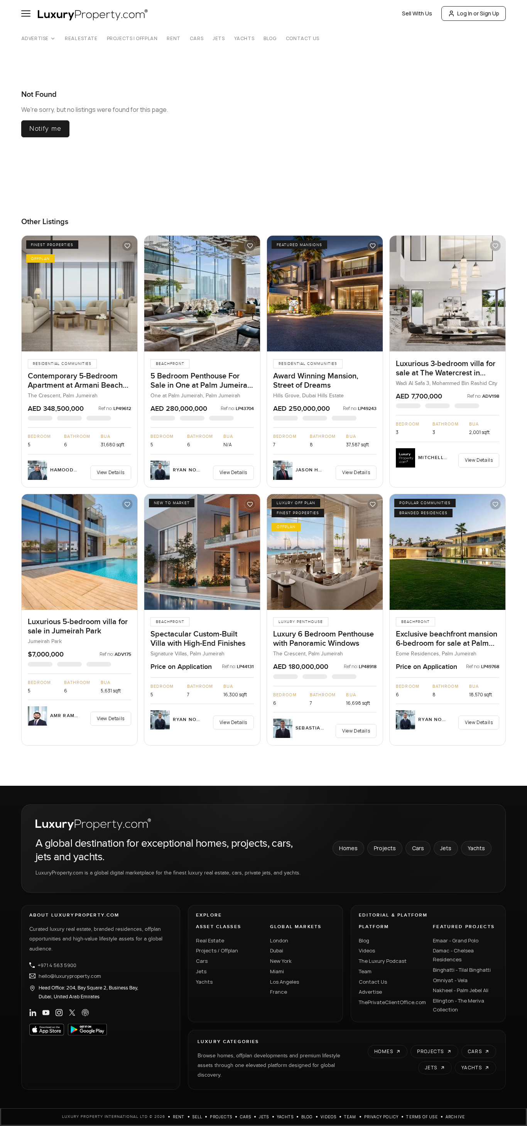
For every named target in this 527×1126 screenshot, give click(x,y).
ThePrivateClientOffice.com (391, 1002)
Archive (455, 1117)
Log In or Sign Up (478, 13)
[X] (72, 1012)
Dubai (276, 950)
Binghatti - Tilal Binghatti (462, 969)
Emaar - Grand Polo (455, 940)
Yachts (244, 38)
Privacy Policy (381, 1117)
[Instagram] (59, 1012)
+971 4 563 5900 (57, 965)
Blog (270, 38)
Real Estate (81, 38)
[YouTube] (45, 1012)
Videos (367, 950)
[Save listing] (127, 245)
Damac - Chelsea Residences (453, 955)
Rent (173, 38)
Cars (196, 38)
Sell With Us (417, 13)
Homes (348, 848)
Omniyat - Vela (450, 980)
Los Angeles (284, 981)
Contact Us (302, 38)
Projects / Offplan (217, 950)
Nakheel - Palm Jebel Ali (460, 990)
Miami (277, 971)
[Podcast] (85, 1012)
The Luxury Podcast (383, 960)
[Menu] (26, 13)
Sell (198, 1117)
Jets (219, 38)
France (278, 991)
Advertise (35, 38)
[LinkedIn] (32, 1012)
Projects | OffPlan (132, 38)
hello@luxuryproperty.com (70, 976)
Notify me (45, 129)
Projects (385, 848)
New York (281, 960)
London (279, 940)
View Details (111, 472)
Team (365, 971)
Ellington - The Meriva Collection (458, 1005)
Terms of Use (421, 1117)
